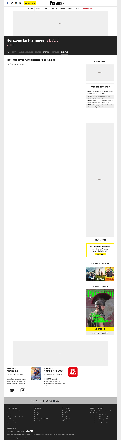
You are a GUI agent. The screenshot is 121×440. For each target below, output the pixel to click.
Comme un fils (11, 421)
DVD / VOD (54, 8)
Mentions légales (11, 438)
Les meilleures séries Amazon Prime (100, 417)
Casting (46, 52)
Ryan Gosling (65, 413)
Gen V (36, 415)
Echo (35, 417)
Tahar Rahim (65, 421)
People (78, 8)
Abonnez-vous (30, 3)
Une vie (9, 413)
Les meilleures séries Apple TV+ (99, 419)
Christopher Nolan (67, 411)
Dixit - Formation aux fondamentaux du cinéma (62, 434)
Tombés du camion (12, 415)
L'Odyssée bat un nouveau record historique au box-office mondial (100, 92)
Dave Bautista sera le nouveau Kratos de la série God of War (98, 97)
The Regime (37, 413)
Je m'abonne (100, 329)
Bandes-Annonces (66, 8)
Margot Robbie (66, 419)
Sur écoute (37, 421)
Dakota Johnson (66, 415)
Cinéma (30, 8)
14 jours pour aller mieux (14, 423)
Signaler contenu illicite (22, 438)
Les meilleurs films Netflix (97, 421)
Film (8, 52)
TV (46, 8)
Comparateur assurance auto (14, 434)
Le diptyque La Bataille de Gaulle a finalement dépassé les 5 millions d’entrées (99, 106)
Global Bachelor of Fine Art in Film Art (31, 434)
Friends (36, 411)
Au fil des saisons (12, 419)
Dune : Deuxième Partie (13, 411)
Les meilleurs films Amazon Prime (100, 423)
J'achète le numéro (100, 333)
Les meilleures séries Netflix (98, 415)
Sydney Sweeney (66, 417)
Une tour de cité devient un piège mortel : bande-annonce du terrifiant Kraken (99, 101)
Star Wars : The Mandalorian (42, 419)
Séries (38, 8)
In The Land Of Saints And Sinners (16, 417)
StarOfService (45, 434)
